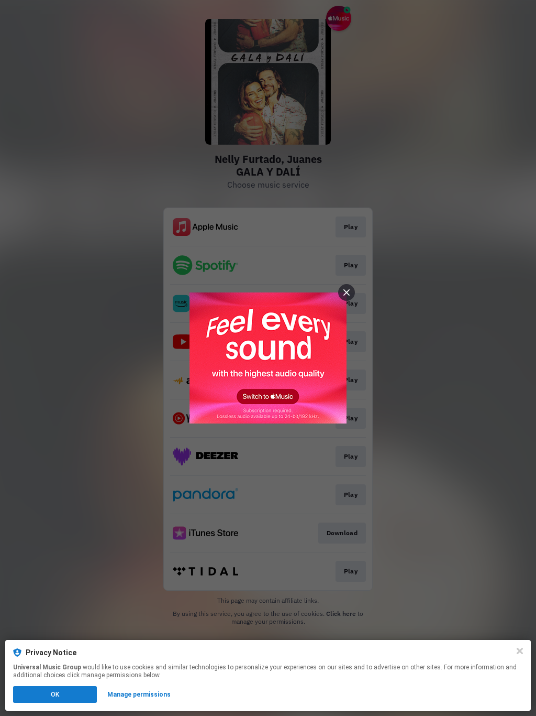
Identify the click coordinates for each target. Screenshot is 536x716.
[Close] (519, 651)
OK (55, 694)
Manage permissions (139, 694)
